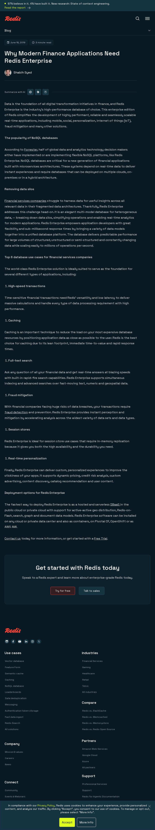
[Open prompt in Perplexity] (46, 92)
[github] (7, 641)
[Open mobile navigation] (147, 18)
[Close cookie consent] (149, 806)
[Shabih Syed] (18, 72)
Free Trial (100, 538)
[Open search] (138, 18)
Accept (67, 822)
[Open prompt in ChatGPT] (30, 92)
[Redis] (13, 18)
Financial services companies (25, 201)
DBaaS (115, 504)
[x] (39, 641)
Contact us (13, 538)
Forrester (30, 150)
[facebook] (13, 641)
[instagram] (32, 641)
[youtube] (19, 641)
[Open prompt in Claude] (38, 92)
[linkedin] (26, 641)
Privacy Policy (46, 805)
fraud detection (16, 412)
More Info (86, 822)
